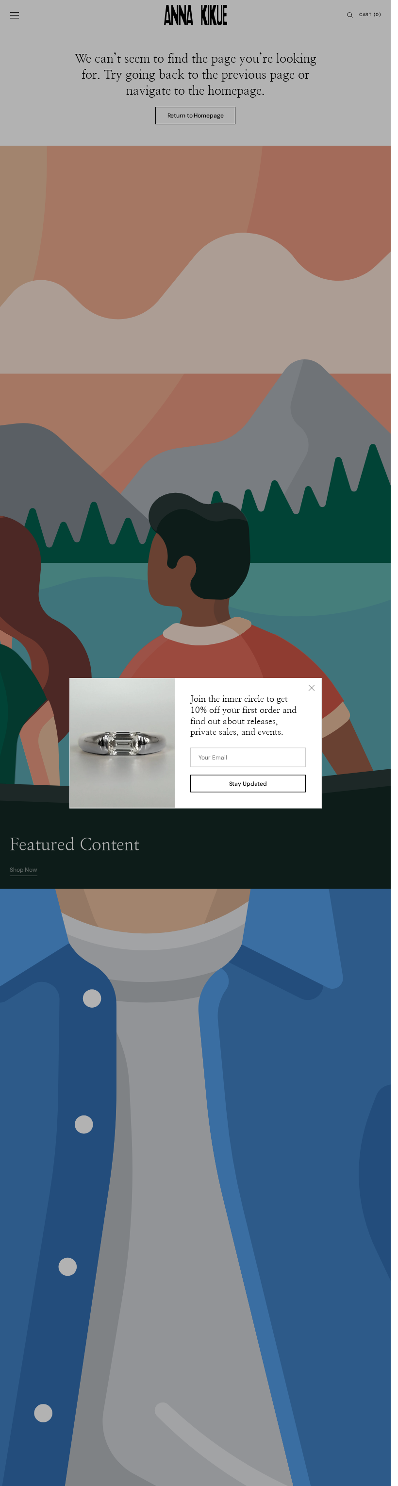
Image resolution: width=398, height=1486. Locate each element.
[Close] (311, 688)
